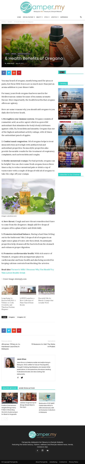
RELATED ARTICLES (9, 388)
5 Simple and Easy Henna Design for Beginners (70, 146)
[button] (80, 17)
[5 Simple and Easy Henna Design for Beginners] (70, 144)
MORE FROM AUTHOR (27, 388)
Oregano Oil (21, 317)
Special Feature (28, 17)
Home (19, 17)
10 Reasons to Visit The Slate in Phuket (43, 345)
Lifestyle (54, 17)
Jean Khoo (10, 63)
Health (10, 22)
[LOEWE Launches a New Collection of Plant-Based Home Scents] (28, 290)
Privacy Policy (73, 462)
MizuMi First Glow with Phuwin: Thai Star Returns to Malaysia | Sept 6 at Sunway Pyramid (70, 95)
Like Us (62, 72)
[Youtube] (47, 450)
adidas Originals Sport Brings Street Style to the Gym (28, 405)
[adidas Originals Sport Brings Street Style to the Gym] (28, 397)
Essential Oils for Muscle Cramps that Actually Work (45, 300)
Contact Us (63, 462)
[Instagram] (42, 450)
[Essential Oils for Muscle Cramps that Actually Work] (46, 290)
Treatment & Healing (24, 54)
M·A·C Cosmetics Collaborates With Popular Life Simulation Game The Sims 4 (69, 160)
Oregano (12, 317)
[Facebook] (19, 377)
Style (46, 17)
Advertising (53, 462)
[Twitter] (23, 377)
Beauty (39, 17)
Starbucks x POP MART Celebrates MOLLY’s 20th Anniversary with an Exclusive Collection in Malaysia (47, 407)
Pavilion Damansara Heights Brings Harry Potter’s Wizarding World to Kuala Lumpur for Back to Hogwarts (10, 409)
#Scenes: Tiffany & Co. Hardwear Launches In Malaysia (11, 346)
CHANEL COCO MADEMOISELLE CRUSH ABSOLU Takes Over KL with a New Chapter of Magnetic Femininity (69, 111)
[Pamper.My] (42, 7)
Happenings (64, 17)
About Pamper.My (41, 462)
